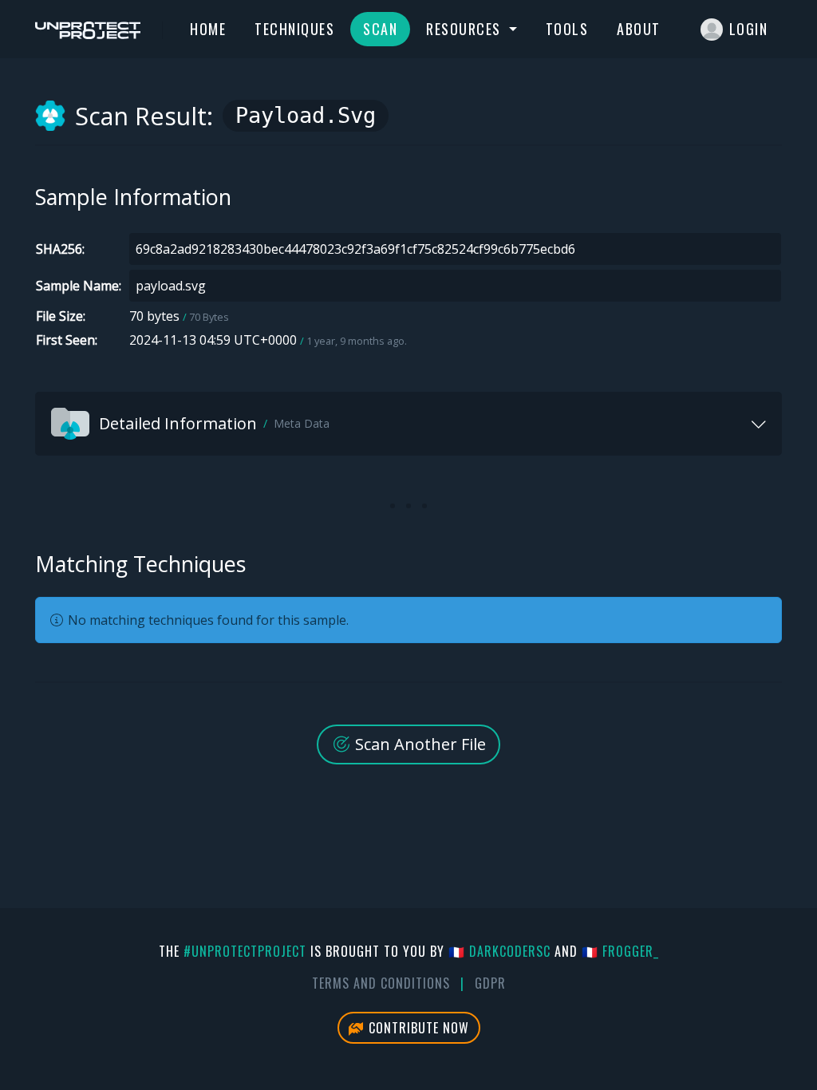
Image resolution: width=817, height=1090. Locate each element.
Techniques (294, 28)
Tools (567, 28)
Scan (380, 28)
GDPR (490, 983)
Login (748, 28)
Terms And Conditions (381, 983)
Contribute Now (417, 1027)
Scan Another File (418, 744)
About (639, 28)
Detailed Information (214, 423)
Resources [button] (465, 28)
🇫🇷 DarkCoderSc (499, 951)
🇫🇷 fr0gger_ (620, 951)
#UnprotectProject (245, 951)
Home (208, 28)
